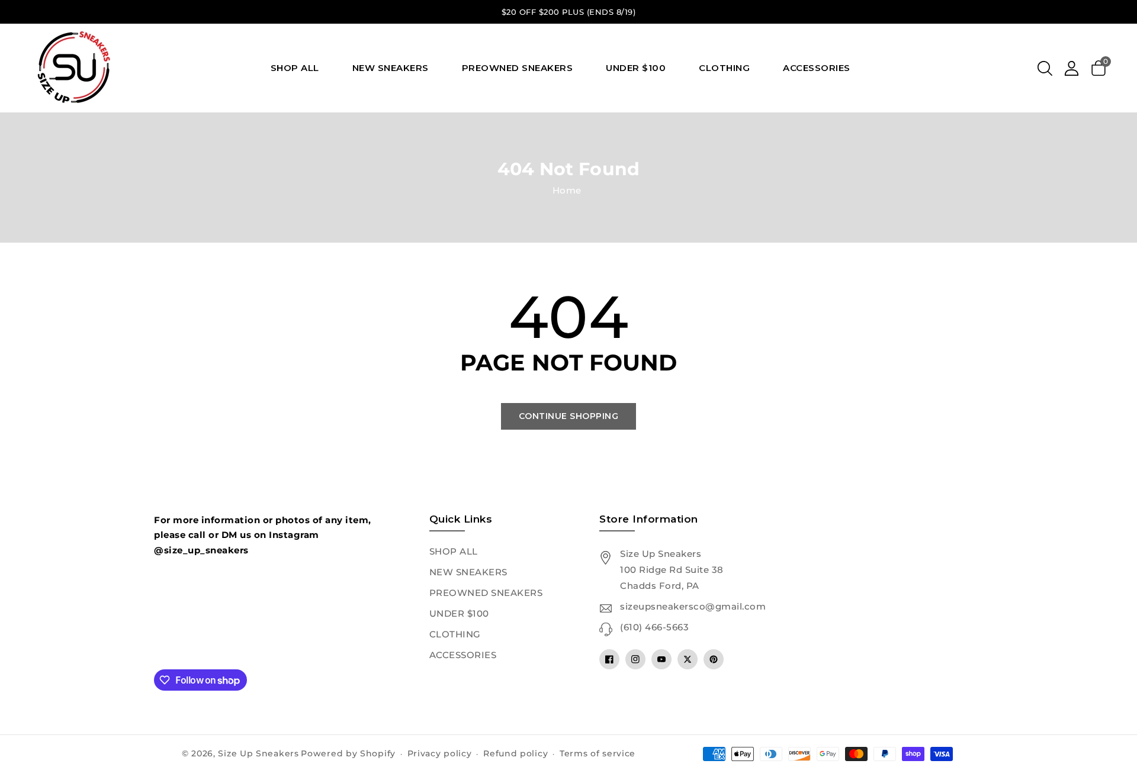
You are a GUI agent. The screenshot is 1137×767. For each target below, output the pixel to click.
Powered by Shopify (348, 753)
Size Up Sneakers (258, 753)
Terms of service (597, 753)
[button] (1045, 68)
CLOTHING (455, 634)
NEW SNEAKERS (468, 572)
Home (567, 190)
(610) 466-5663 (654, 627)
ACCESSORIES (463, 654)
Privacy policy (439, 753)
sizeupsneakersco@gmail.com (693, 606)
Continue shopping (569, 416)
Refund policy (515, 753)
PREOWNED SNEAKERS (486, 592)
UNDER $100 (459, 613)
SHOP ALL (453, 551)
